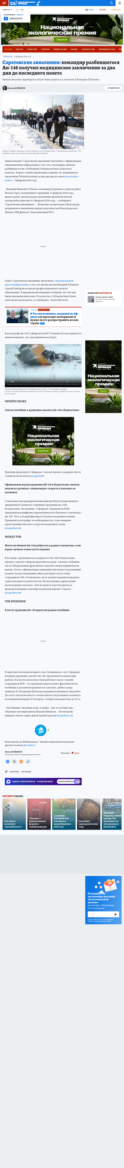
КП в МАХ (74, 49)
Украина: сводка (60, 49)
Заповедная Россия (107, 49)
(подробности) (13, 528)
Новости (19, 49)
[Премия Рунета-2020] (37, 3)
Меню (4, 3)
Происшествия (7, 56)
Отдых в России (88, 49)
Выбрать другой (16, 18)
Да (6, 18)
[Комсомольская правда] (22, 3)
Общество (34, 309)
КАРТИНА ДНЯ (26, 772)
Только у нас (32, 49)
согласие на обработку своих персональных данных (100, 920)
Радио (91, 10)
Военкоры (45, 49)
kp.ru (77, 753)
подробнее (37, 476)
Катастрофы (14, 772)
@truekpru (29, 745)
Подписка (115, 10)
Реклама (102, 10)
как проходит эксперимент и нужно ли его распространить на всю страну (54, 318)
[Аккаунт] (120, 3)
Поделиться (114, 88)
